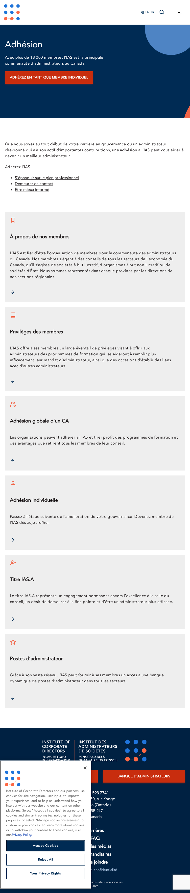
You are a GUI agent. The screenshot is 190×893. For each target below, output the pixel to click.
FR (152, 12)
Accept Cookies (45, 845)
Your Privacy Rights (45, 873)
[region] (45, 825)
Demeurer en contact (34, 183)
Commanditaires (95, 854)
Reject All (45, 859)
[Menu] (180, 12)
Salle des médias (95, 846)
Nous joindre (95, 862)
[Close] (85, 767)
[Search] (162, 12)
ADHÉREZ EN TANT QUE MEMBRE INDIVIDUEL (49, 77)
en (147, 12)
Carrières (95, 830)
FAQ (95, 838)
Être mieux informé (32, 189)
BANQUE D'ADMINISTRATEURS (144, 776)
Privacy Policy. (22, 835)
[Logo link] (12, 12)
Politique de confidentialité (95, 869)
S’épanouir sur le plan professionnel (47, 178)
